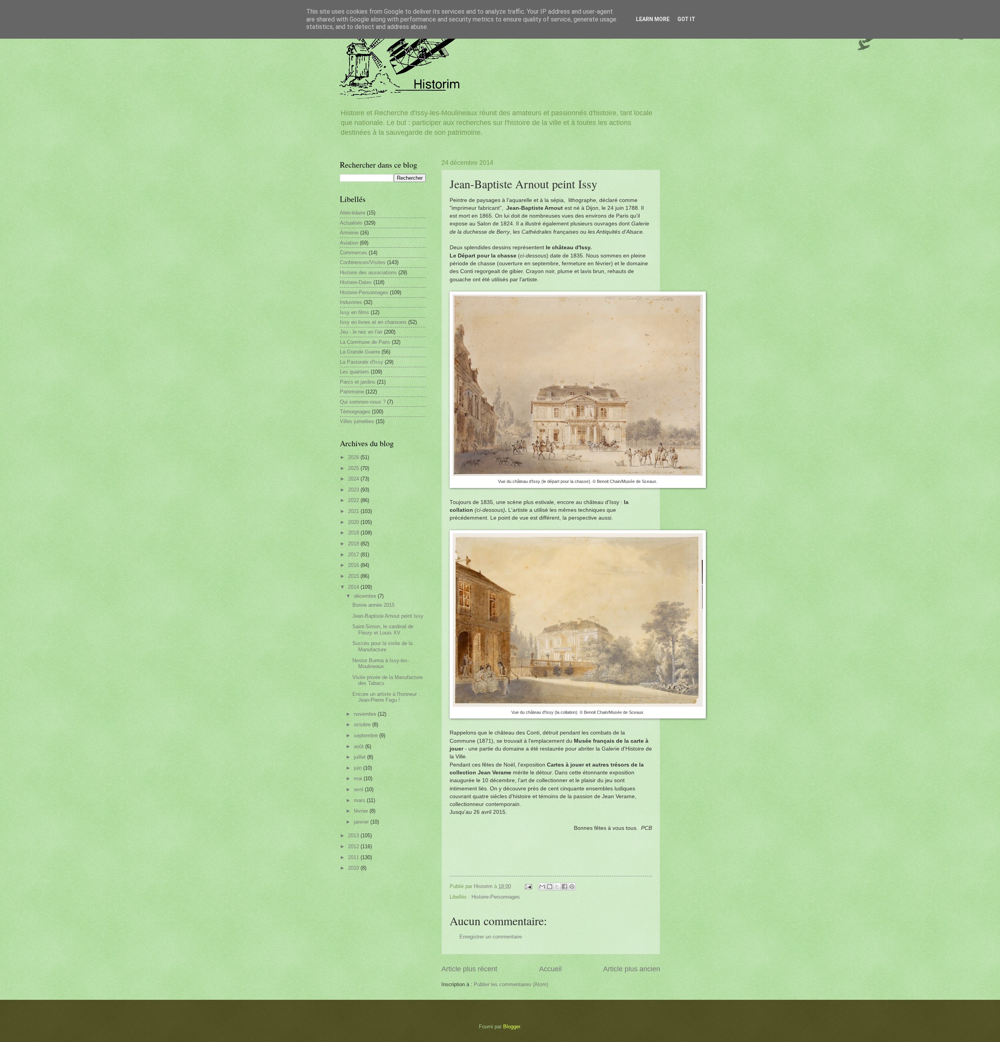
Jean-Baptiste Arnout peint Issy (387, 616)
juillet (360, 757)
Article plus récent (469, 969)
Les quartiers (354, 372)
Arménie (349, 233)
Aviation (349, 243)
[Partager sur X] (557, 886)
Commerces (353, 253)
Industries (351, 302)
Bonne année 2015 (373, 605)
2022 (354, 500)
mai (359, 778)
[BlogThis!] (550, 886)
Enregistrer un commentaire (490, 937)
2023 (354, 490)
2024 (354, 479)
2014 (354, 587)
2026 (354, 457)
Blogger (511, 1026)
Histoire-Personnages (495, 897)
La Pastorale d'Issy (361, 362)
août (359, 746)
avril (359, 789)
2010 (354, 868)
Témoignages (355, 412)
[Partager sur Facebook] (564, 886)
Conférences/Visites (363, 262)
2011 (354, 857)
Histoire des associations (368, 272)
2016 (354, 565)
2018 (354, 544)
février (362, 811)
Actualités (351, 223)
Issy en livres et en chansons (373, 322)
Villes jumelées (357, 421)
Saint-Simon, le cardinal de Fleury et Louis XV (382, 629)
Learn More (653, 19)
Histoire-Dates (356, 282)
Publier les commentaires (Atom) (511, 984)
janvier (362, 822)
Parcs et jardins (357, 382)
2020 (354, 522)
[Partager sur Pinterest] (572, 886)
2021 (354, 511)
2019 (354, 533)
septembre (366, 735)
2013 (354, 835)
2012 (354, 846)
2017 (354, 555)
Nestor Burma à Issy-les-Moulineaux (380, 663)
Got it (686, 19)
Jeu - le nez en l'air (361, 332)
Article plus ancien (631, 969)
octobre (363, 724)
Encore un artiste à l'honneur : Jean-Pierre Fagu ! (386, 697)
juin (358, 768)
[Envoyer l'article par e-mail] (528, 886)
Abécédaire (352, 213)
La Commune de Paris (365, 342)
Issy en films (354, 312)
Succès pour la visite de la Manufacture (382, 646)
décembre (366, 596)
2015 (354, 576)
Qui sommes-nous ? (363, 402)
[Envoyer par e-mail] (542, 886)
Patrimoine (352, 392)
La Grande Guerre (360, 352)
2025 (354, 468)
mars (360, 800)
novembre (366, 714)
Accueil (550, 969)
